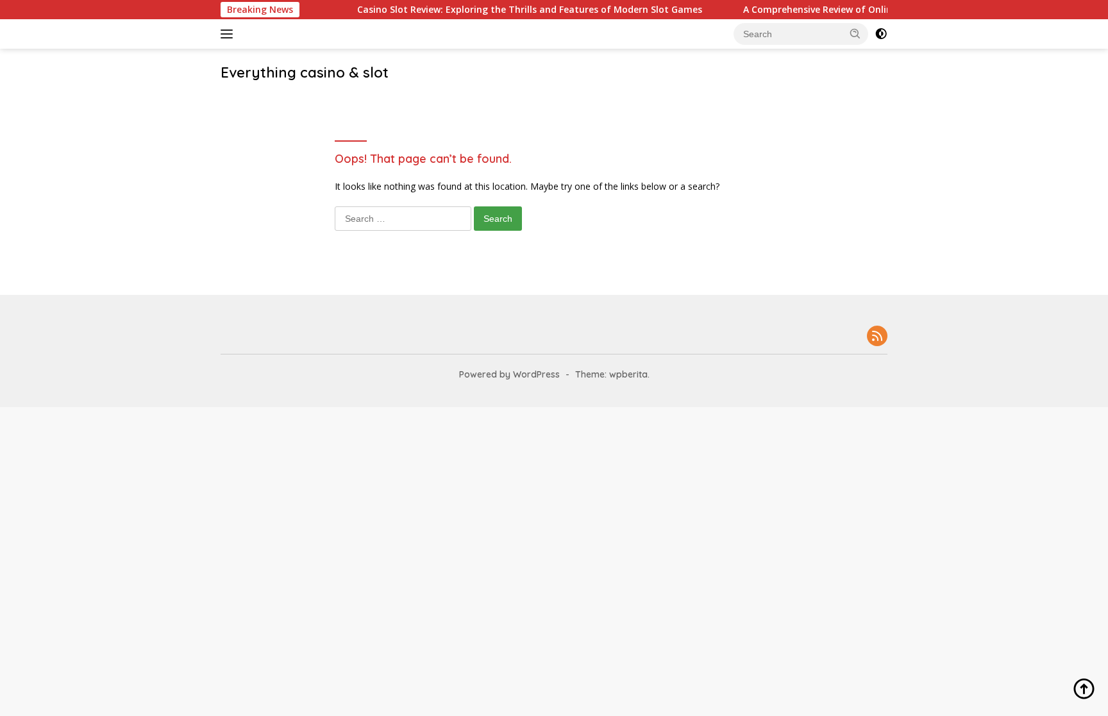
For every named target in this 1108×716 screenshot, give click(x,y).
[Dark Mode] (881, 34)
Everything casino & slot (305, 72)
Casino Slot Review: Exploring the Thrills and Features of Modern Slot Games (516, 9)
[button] (855, 33)
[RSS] (877, 337)
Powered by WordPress (509, 374)
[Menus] (229, 34)
